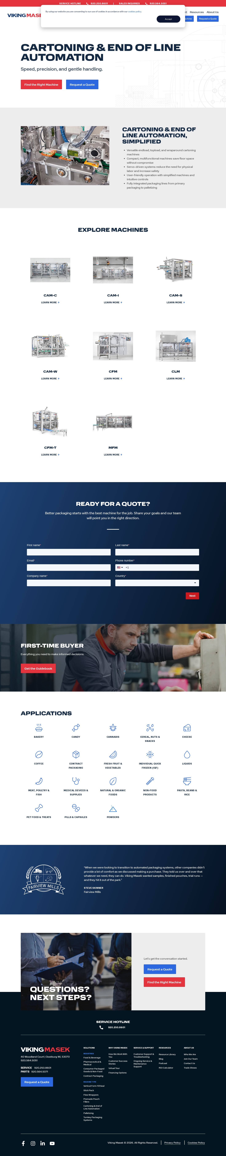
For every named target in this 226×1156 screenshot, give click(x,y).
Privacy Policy (172, 1142)
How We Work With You (118, 1055)
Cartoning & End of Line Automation (92, 1107)
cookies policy (134, 11)
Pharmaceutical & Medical (92, 1063)
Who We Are (190, 1054)
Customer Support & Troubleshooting (144, 1055)
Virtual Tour (114, 1068)
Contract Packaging (93, 1075)
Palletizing (88, 1113)
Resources (197, 12)
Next (192, 595)
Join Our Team (191, 1058)
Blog (161, 1058)
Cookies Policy (196, 1142)
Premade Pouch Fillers (91, 1100)
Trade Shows (190, 1067)
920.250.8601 (42, 1067)
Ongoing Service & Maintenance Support (143, 1064)
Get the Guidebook (38, 668)
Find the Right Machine (41, 84)
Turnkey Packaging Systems (92, 1118)
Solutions (89, 1048)
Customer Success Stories (118, 1062)
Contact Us (189, 1063)
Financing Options (118, 1072)
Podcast (163, 1063)
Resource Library (167, 1054)
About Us (213, 12)
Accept (168, 19)
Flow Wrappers (90, 1094)
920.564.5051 (29, 1060)
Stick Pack (88, 1090)
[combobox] (157, 583)
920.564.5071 (39, 1071)
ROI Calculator (166, 1067)
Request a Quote (208, 18)
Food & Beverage (92, 1057)
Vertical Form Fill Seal (93, 1085)
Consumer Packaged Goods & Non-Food (93, 1070)
